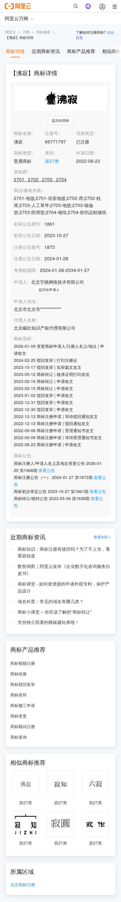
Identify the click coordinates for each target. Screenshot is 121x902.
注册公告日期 (27, 258)
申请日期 (85, 152)
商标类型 (22, 152)
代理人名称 (25, 320)
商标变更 (18, 716)
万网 (26, 31)
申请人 (20, 281)
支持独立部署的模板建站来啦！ (48, 622)
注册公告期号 (27, 247)
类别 (49, 152)
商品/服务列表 (27, 190)
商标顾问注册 (22, 726)
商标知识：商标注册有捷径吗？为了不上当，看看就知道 (64, 552)
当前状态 (85, 133)
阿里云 (10, 31)
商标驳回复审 (22, 684)
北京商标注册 (22, 885)
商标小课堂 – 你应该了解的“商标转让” (55, 611)
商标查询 (18, 737)
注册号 (51, 133)
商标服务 (43, 31)
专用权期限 (25, 270)
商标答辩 (18, 695)
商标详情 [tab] (15, 51)
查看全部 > (102, 537)
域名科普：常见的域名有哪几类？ (51, 601)
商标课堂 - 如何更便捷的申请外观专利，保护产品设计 (64, 587)
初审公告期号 (27, 223)
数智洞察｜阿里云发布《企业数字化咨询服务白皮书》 (64, 569)
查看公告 (46, 470)
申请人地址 (25, 301)
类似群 (20, 171)
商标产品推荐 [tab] (81, 51)
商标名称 (22, 133)
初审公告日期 (27, 235)
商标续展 (18, 674)
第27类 (52, 161)
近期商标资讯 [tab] (46, 51)
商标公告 (22, 455)
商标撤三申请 (22, 705)
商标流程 (22, 338)
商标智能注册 (22, 663)
